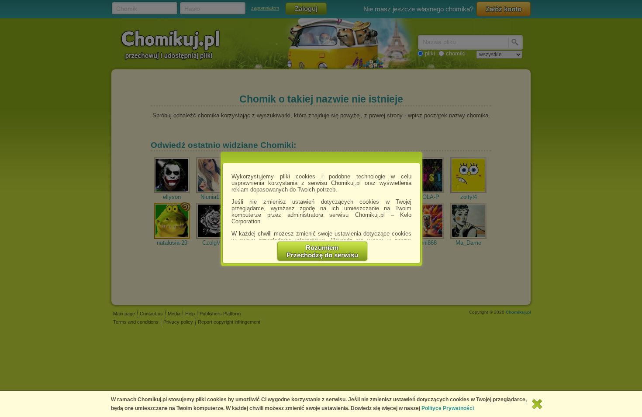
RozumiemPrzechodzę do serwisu (322, 251)
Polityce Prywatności (447, 408)
